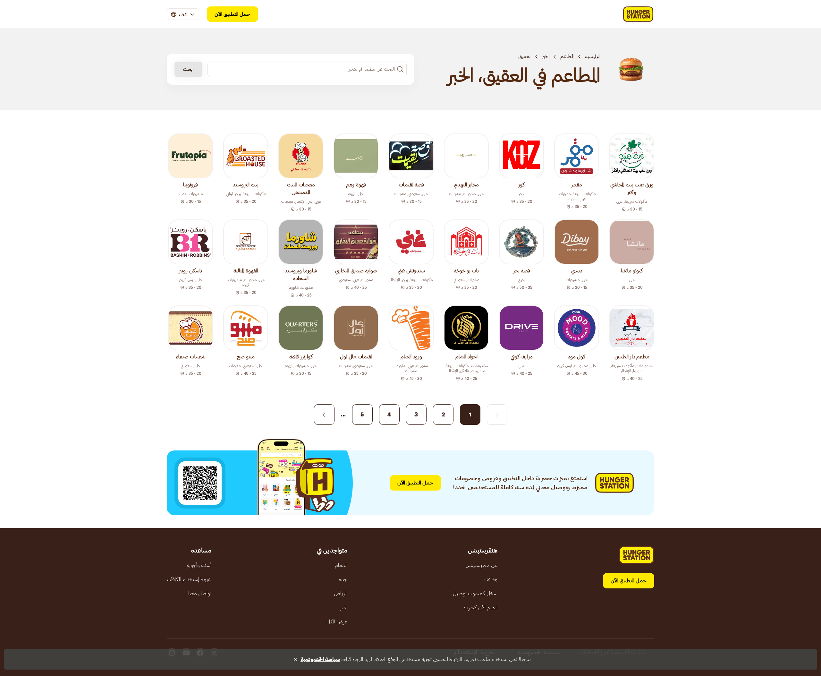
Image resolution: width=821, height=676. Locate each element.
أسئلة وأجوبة (199, 565)
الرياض (340, 593)
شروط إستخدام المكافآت (189, 579)
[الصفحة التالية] (324, 414)
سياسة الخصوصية (320, 659)
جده (343, 579)
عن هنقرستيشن (481, 565)
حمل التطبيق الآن (232, 14)
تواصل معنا (199, 593)
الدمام (341, 565)
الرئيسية (592, 56)
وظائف (490, 579)
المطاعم (567, 56)
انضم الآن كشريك (479, 607)
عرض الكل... (335, 621)
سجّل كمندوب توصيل (475, 593)
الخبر (546, 56)
